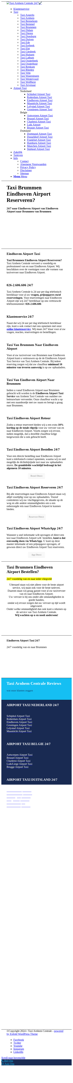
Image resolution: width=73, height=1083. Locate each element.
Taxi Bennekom (15, 832)
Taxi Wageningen (16, 905)
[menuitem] (39, 8)
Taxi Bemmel (14, 835)
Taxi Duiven (13, 859)
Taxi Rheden (13, 899)
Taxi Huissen (14, 874)
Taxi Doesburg (15, 847)
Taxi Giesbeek (14, 871)
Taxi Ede (11, 862)
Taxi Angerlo (14, 826)
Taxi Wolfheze (14, 911)
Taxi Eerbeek (14, 865)
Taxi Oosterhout (15, 892)
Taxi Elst (11, 868)
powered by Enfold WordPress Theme (35, 1032)
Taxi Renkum (14, 895)
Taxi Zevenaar (14, 914)
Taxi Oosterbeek (15, 881)
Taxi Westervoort (16, 908)
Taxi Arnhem (14, 829)
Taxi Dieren (13, 844)
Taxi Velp (12, 902)
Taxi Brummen (15, 838)
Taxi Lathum (13, 878)
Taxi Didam (13, 841)
